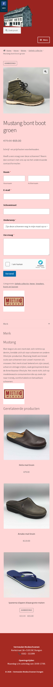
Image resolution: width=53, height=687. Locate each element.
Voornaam (7, 183)
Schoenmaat (10, 205)
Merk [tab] (5, 323)
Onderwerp (9, 220)
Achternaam (33, 183)
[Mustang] (13, 301)
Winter (23, 50)
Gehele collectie (35, 50)
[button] (45, 71)
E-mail (7, 190)
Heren (16, 50)
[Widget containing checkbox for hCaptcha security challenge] (24, 264)
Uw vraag (8, 235)
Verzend (9, 273)
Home (9, 50)
